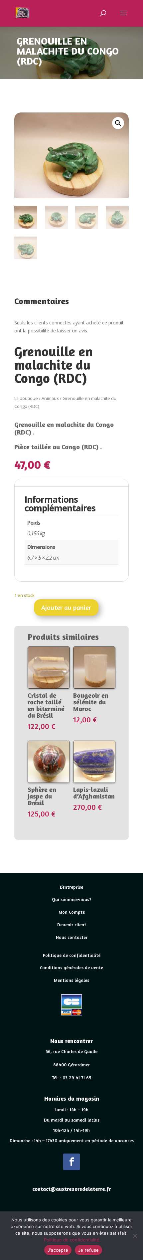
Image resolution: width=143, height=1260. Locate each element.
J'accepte (58, 1250)
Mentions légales (71, 980)
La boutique (26, 398)
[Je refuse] (134, 1235)
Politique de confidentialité (71, 955)
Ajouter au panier (66, 607)
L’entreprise (71, 887)
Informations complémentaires (61, 482)
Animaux (50, 398)
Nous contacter (71, 937)
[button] (118, 123)
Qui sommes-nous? (71, 899)
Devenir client (71, 924)
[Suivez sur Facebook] (71, 1162)
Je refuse (88, 1250)
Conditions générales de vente (71, 967)
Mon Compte (72, 912)
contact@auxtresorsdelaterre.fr (71, 1188)
